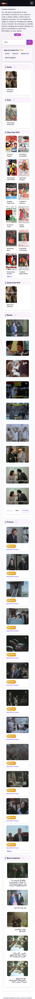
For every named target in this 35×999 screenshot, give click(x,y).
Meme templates (10, 57)
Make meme (11, 546)
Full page (25, 510)
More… (10, 277)
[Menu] (32, 3)
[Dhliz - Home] (4, 3)
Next (17, 510)
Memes (25, 53)
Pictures (15, 53)
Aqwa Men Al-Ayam (12, 549)
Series (7, 53)
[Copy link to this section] (14, 67)
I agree (17, 34)
